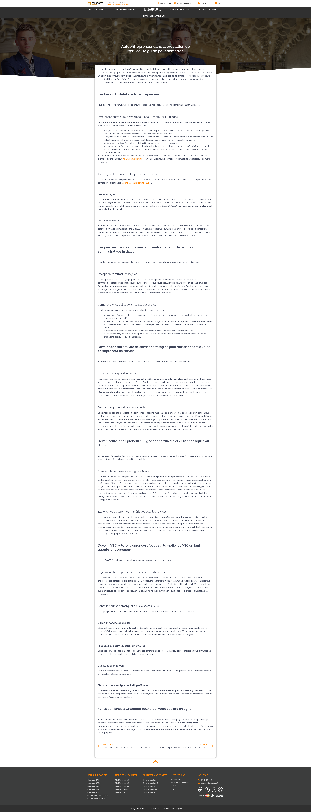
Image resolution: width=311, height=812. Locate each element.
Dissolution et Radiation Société (152, 10)
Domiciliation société (208, 10)
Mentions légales (174, 808)
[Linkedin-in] (214, 789)
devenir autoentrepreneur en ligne (136, 183)
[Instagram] (220, 789)
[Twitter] (200, 789)
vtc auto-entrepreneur (132, 159)
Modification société (124, 10)
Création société (97, 10)
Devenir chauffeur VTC (154, 16)
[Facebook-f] (207, 789)
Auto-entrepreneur (180, 10)
